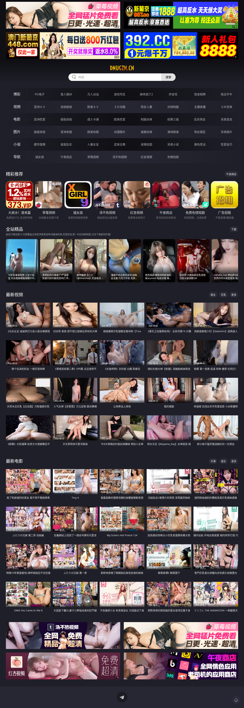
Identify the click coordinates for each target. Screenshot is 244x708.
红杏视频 (146, 157)
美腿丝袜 (146, 132)
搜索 (168, 77)
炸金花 (173, 94)
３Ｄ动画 (119, 107)
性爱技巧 (226, 144)
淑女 (223, 461)
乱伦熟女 (200, 119)
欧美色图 (93, 132)
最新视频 (14, 294)
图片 (17, 131)
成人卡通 (93, 119)
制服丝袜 (146, 119)
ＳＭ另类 (226, 107)
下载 (233, 229)
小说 (17, 144)
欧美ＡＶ (93, 107)
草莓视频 (93, 157)
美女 (213, 294)
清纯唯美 (173, 132)
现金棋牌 (200, 94)
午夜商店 (66, 157)
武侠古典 (119, 144)
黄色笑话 (200, 144)
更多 (233, 294)
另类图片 (226, 132)
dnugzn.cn (122, 68)
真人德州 (66, 94)
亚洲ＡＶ (39, 107)
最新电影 (14, 461)
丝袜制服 (173, 107)
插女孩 (39, 157)
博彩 (17, 94)
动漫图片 (119, 132)
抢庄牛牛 (226, 94)
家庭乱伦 (66, 144)
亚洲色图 (66, 132)
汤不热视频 (120, 157)
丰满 (213, 461)
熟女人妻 (146, 107)
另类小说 (173, 144)
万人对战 (93, 94)
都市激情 (39, 144)
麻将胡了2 (146, 94)
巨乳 (223, 294)
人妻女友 (93, 144)
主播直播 (200, 107)
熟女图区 (200, 132)
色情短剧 (173, 157)
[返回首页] (236, 700)
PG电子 (39, 94)
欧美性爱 (119, 119)
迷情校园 (146, 144)
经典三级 (173, 119)
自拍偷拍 (66, 107)
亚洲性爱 (39, 119)
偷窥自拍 (39, 132)
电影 (17, 119)
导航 (17, 156)
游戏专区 (119, 94)
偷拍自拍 (66, 119)
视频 (17, 106)
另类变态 (226, 119)
